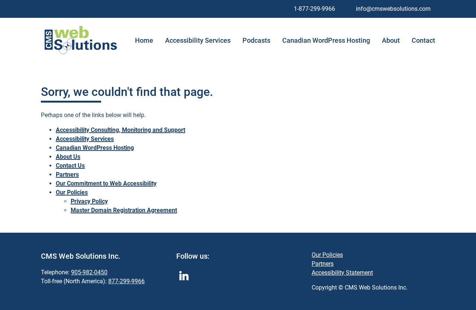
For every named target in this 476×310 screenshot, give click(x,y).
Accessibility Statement (342, 272)
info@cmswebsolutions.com (393, 8)
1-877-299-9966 (314, 8)
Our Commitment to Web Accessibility (106, 183)
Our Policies (72, 192)
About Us (68, 156)
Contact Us (70, 165)
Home (144, 40)
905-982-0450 (89, 272)
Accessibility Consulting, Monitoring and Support (120, 129)
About (391, 40)
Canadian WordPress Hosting (326, 40)
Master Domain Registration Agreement (124, 210)
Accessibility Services (198, 40)
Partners (67, 174)
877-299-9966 (126, 281)
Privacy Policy (89, 201)
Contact (423, 40)
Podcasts (256, 40)
